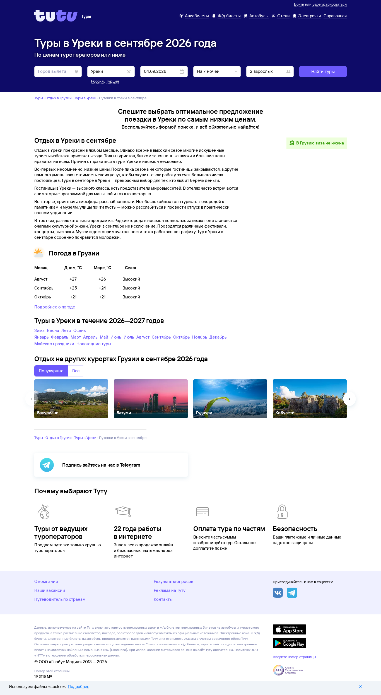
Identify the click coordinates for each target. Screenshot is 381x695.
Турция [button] (112, 81)
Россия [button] (97, 81)
